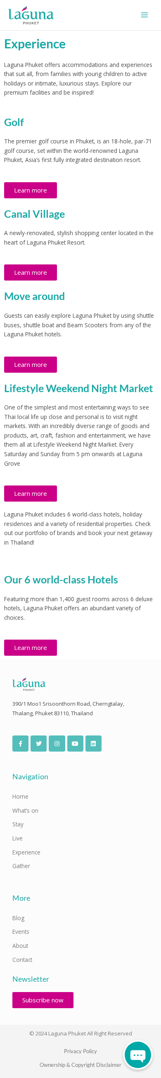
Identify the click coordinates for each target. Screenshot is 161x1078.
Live (17, 838)
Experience (26, 852)
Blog (18, 918)
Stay (18, 824)
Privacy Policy (80, 1051)
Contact (22, 960)
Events (20, 931)
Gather (21, 866)
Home (20, 796)
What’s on (25, 810)
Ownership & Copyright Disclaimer (80, 1064)
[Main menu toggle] (144, 15)
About (20, 945)
